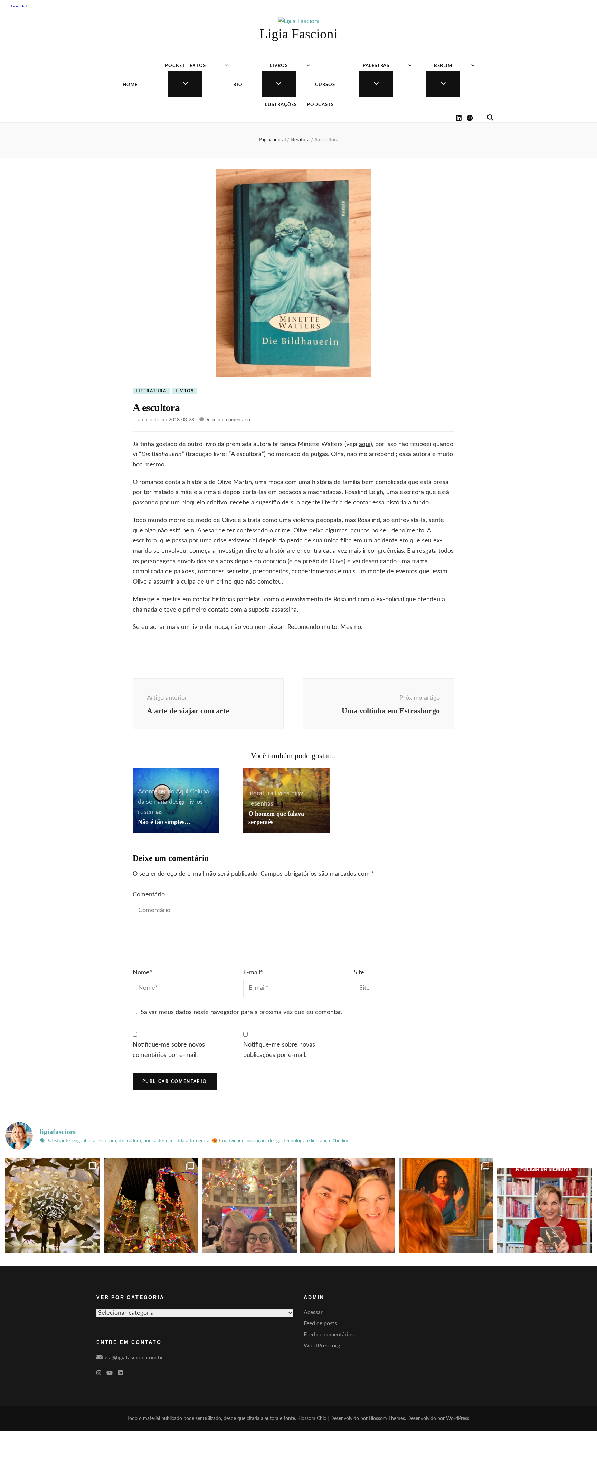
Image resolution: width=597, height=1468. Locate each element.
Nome (142, 972)
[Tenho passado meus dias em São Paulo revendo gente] (151, 1205)
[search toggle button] (490, 117)
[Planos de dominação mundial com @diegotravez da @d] (347, 1205)
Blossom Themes (387, 1418)
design (178, 802)
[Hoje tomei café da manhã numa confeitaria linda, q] (52, 1205)
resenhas (150, 812)
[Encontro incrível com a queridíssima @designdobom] (249, 1205)
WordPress (457, 1418)
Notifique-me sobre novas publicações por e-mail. (279, 1050)
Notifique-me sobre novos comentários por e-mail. (169, 1050)
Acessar (313, 1312)
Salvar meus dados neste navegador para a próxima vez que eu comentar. (241, 1012)
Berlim (443, 66)
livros (185, 391)
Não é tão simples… (164, 821)
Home (130, 85)
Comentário (149, 895)
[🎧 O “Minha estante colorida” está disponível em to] (544, 1205)
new (297, 793)
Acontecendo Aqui (163, 792)
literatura (151, 391)
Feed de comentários (329, 1334)
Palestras (376, 66)
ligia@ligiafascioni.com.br (132, 1357)
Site (359, 972)
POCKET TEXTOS (185, 66)
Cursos (325, 85)
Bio (238, 85)
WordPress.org (322, 1345)
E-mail (253, 972)
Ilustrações (280, 105)
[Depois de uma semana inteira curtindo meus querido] (446, 1205)
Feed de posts (320, 1323)
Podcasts (320, 105)
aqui (364, 444)
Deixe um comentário (227, 420)
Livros (279, 66)
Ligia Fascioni (298, 33)
